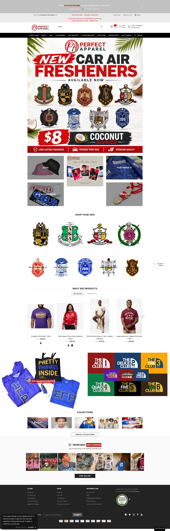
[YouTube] (141, 464)
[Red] (68, 294)
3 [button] (83, 97)
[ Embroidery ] (75, 9)
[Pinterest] (137, 464)
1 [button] (78, 97)
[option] (85, 70)
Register (140, 25)
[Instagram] (133, 464)
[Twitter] (129, 464)
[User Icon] (129, 26)
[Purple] (40, 292)
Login (133, 25)
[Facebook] (125, 464)
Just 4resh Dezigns (134, 441)
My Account (135, 28)
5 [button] (88, 97)
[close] (142, 7)
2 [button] (81, 97)
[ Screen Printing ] (92, 9)
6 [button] (91, 97)
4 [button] (86, 97)
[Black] (72, 294)
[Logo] (40, 27)
